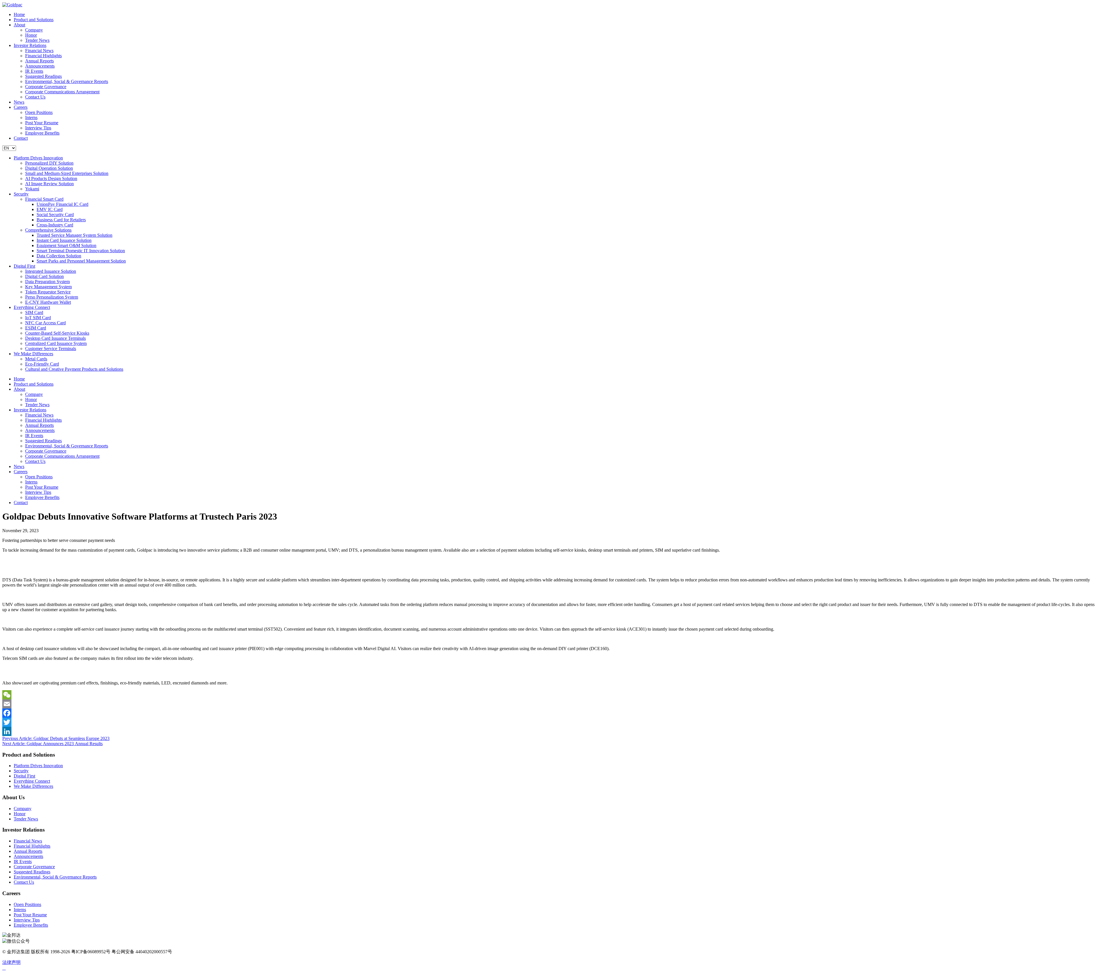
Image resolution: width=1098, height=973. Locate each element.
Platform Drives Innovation (38, 157)
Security (21, 194)
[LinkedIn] (549, 731)
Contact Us (35, 96)
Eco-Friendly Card (42, 364)
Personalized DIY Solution (49, 163)
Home (19, 14)
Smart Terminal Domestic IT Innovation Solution (81, 250)
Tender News (37, 40)
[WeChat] (549, 694)
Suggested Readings (43, 76)
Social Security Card (55, 214)
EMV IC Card (50, 209)
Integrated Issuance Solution (50, 271)
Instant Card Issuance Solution (64, 240)
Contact (21, 138)
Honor (31, 35)
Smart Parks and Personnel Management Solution (81, 260)
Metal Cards (36, 358)
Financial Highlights (43, 55)
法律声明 (11, 962)
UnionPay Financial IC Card (62, 204)
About (19, 24)
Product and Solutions (33, 19)
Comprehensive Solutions (48, 230)
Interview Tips (38, 127)
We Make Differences (33, 353)
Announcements (40, 66)
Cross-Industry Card (55, 224)
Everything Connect (32, 307)
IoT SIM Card (38, 317)
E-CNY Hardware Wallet (48, 302)
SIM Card (34, 312)
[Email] (549, 703)
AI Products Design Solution (51, 178)
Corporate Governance (45, 86)
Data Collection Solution (59, 255)
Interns (31, 117)
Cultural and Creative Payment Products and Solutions (74, 369)
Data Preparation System (47, 281)
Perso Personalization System (51, 297)
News (19, 102)
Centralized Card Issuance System (56, 343)
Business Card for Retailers (61, 219)
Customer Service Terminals (50, 348)
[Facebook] (549, 713)
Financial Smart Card (44, 199)
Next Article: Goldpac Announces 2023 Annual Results (52, 743)
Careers (20, 107)
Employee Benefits (42, 133)
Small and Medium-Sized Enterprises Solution (66, 173)
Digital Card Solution (44, 276)
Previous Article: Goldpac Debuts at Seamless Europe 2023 (56, 738)
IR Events (34, 71)
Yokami (32, 188)
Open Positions (39, 112)
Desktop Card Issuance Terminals (55, 338)
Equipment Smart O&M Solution (66, 245)
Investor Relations (30, 45)
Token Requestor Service (48, 291)
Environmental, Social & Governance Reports (66, 81)
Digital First (24, 266)
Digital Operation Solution (49, 168)
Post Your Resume (41, 122)
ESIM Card (35, 327)
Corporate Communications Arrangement (62, 91)
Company (34, 29)
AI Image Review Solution (49, 183)
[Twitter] (549, 722)
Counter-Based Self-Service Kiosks (57, 333)
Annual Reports (39, 60)
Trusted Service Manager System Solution (74, 235)
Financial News (39, 50)
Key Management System (48, 286)
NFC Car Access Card (45, 322)
